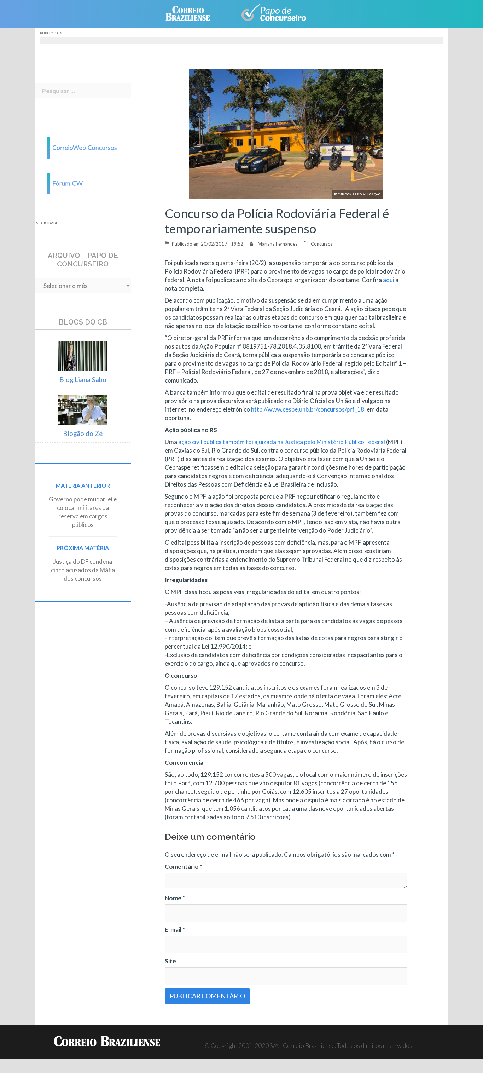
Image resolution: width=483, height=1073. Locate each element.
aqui (388, 279)
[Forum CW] (82, 183)
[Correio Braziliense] (193, 13)
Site (170, 961)
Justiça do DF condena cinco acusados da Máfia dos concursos (83, 570)
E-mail (175, 929)
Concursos (322, 244)
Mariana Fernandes (277, 244)
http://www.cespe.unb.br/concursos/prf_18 (307, 409)
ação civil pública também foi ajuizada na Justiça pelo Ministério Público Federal (281, 442)
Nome (175, 898)
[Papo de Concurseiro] (270, 13)
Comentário (183, 866)
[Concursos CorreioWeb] (82, 147)
